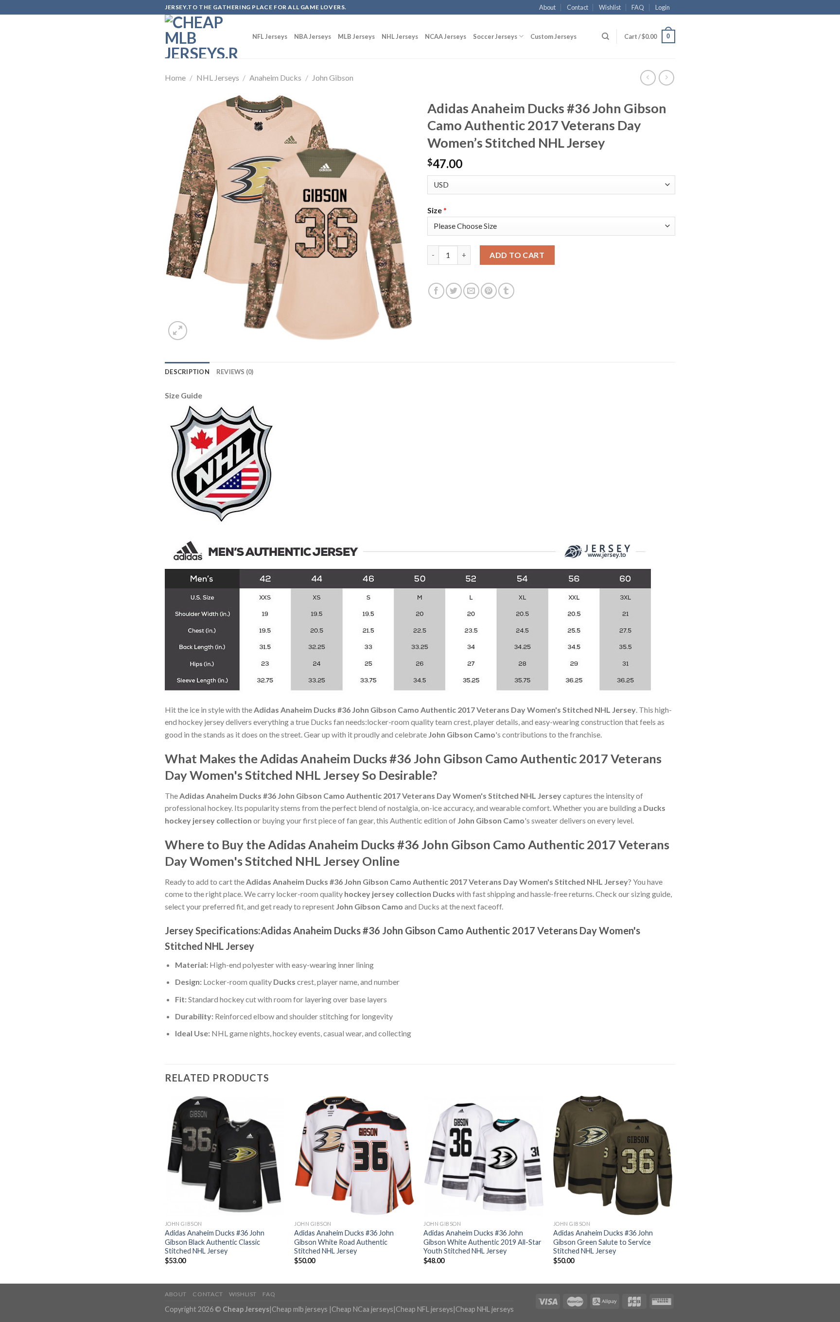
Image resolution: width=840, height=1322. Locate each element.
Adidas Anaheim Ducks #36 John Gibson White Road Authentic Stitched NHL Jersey (344, 1242)
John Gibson (332, 77)
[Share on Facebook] (436, 291)
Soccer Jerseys (495, 36)
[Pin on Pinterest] (489, 291)
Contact (577, 7)
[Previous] (165, 1189)
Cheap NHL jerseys (484, 1309)
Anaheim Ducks (275, 77)
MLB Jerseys (356, 36)
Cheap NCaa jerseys (362, 1309)
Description (187, 372)
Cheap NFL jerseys (424, 1309)
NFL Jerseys (269, 36)
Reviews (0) (235, 372)
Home (175, 77)
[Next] (672, 1189)
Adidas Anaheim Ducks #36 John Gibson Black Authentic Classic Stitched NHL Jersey (214, 1242)
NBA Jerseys (312, 36)
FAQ (637, 7)
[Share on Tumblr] (506, 291)
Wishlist (610, 7)
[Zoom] (177, 330)
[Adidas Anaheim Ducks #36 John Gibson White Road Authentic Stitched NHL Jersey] (354, 1156)
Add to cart (517, 254)
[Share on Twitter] (454, 291)
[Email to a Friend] (471, 291)
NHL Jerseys (400, 36)
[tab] (187, 371)
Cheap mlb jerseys (300, 1309)
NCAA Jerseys (445, 36)
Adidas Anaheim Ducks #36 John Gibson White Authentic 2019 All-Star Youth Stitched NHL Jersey (482, 1242)
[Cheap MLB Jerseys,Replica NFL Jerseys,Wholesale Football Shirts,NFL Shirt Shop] (201, 36)
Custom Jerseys (553, 36)
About (547, 7)
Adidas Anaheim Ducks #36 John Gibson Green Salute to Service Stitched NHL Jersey (603, 1242)
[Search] (605, 36)
